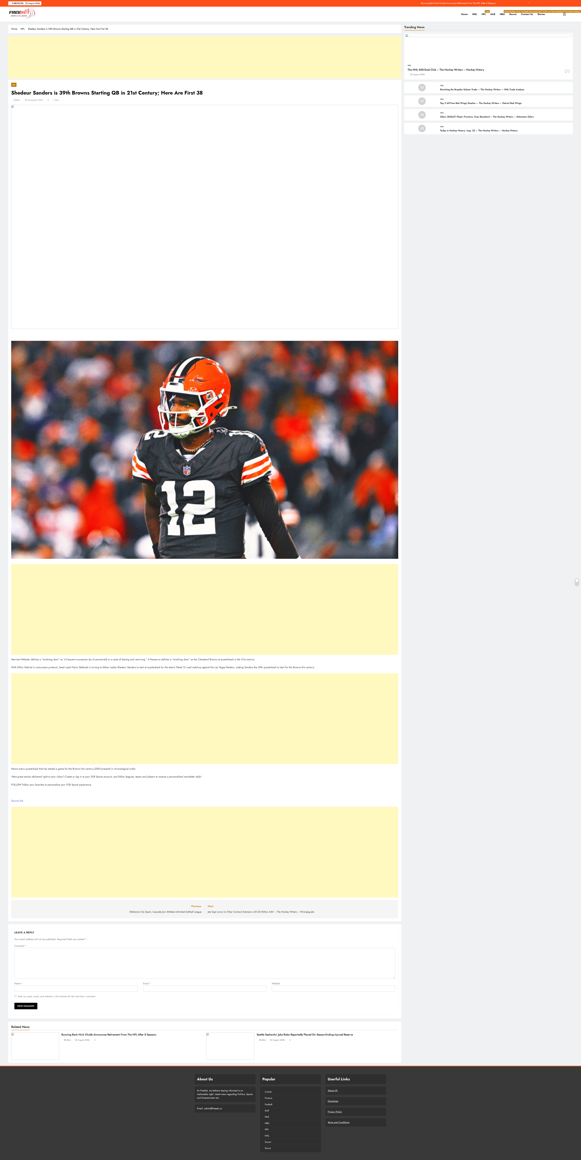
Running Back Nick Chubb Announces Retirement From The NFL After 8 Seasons (458, 3)
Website (276, 983)
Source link (17, 801)
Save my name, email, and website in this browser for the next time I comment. (57, 996)
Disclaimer (333, 1101)
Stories (541, 14)
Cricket (268, 1092)
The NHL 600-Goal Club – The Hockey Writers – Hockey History (446, 70)
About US (333, 1090)
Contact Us (527, 14)
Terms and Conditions (338, 1122)
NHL (474, 14)
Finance (268, 1098)
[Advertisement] (204, 57)
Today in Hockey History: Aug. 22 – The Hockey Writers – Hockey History (478, 130)
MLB (492, 14)
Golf (267, 1110)
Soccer (514, 13)
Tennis (268, 1148)
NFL (485, 13)
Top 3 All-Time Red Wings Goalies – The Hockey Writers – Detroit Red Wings (481, 103)
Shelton (17, 99)
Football (268, 1104)
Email (147, 983)
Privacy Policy (335, 1111)
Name (18, 983)
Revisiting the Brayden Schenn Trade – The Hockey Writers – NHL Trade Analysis (482, 89)
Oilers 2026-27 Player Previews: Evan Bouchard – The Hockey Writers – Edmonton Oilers (487, 116)
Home (464, 14)
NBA (503, 13)
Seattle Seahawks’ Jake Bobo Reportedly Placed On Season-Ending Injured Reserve (305, 1035)
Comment (20, 946)
